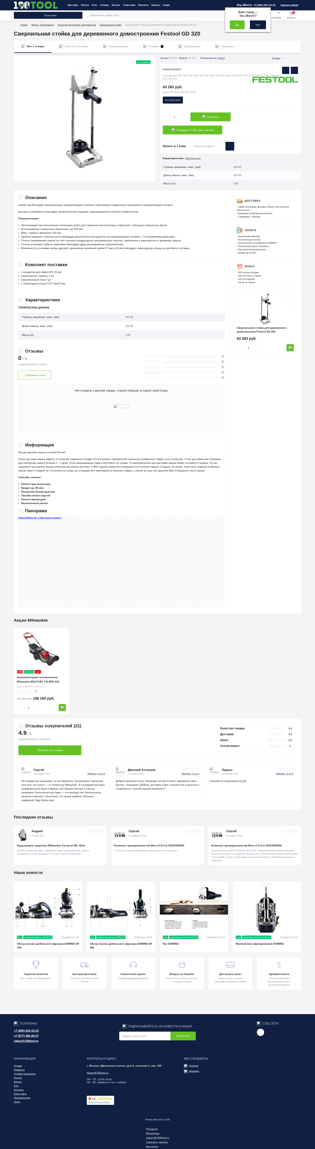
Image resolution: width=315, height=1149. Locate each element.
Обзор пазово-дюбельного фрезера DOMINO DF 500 (121, 945)
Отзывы (104, 5)
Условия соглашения (25, 1074)
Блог (94, 5)
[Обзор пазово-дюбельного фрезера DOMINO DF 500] (121, 907)
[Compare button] (294, 70)
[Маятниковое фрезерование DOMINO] (267, 907)
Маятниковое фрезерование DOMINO (260, 943)
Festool (24, 25)
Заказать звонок (289, 5)
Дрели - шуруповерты (42, 25)
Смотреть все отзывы (50, 750)
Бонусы (155, 5)
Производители (22, 1098)
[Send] (229, 146)
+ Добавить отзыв (34, 375)
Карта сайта (20, 1094)
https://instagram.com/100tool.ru (260, 1032)
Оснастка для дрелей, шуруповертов (77, 25)
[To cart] (290, 347)
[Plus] (182, 116)
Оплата (85, 5)
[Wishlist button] (285, 70)
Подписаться (183, 1036)
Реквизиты (19, 1070)
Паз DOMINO (171, 943)
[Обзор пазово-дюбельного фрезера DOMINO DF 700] (48, 907)
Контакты (143, 5)
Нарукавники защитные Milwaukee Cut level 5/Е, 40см (51, 845)
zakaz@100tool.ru (26, 1041)
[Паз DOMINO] (194, 907)
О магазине (129, 5)
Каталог (116, 5)
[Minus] (166, 116)
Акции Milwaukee (31, 620)
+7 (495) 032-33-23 (26, 1030)
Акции (166, 5)
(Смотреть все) (193, 158)
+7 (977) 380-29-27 (26, 1035)
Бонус (250, 266)
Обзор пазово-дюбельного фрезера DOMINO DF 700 (48, 945)
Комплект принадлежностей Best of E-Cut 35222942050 (149, 845)
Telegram (193, 1066)
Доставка (73, 5)
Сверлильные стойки (110, 25)
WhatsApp (194, 1071)
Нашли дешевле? (172, 69)
